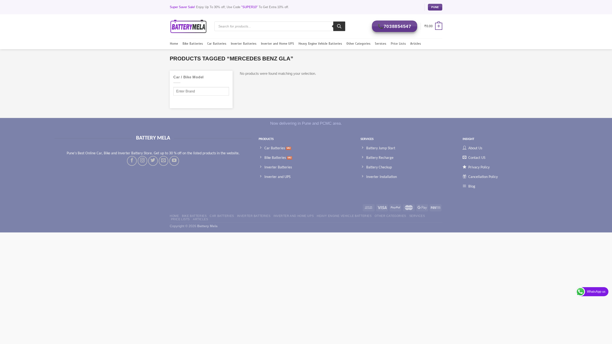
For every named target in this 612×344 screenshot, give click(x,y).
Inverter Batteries (244, 44)
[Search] (339, 26)
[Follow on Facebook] (132, 161)
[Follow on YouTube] (174, 161)
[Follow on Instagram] (142, 161)
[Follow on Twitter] (153, 161)
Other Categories (358, 44)
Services (380, 44)
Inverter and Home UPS (277, 44)
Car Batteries (216, 44)
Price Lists (398, 44)
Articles (415, 44)
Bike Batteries (192, 44)
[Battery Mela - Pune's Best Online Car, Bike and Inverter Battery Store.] (188, 26)
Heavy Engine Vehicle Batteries (320, 44)
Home (174, 44)
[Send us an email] (163, 161)
